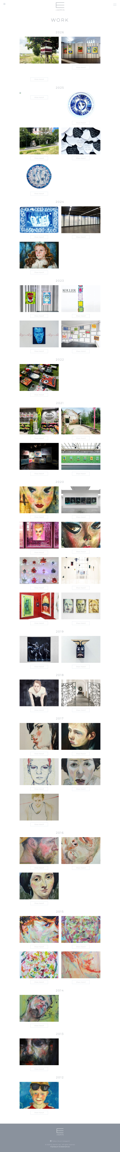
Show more (38, 79)
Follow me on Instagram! (60, 1141)
